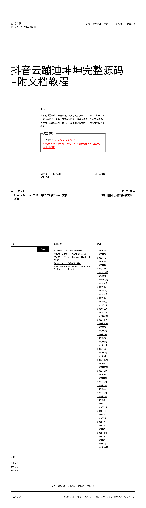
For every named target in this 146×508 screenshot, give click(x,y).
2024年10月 (102, 280)
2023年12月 (102, 316)
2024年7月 (102, 291)
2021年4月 (102, 433)
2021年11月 (102, 407)
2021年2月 (102, 440)
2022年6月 (102, 382)
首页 (88, 24)
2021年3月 (102, 436)
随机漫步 (119, 24)
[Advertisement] (70, 7)
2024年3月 (102, 305)
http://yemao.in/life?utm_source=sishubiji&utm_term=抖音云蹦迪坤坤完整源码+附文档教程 (71, 144)
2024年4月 (102, 301)
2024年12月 (102, 272)
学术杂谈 (108, 24)
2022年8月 (102, 374)
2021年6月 (102, 425)
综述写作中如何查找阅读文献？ (67, 263)
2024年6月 (102, 294)
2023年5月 (102, 342)
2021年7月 (102, 422)
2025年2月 (102, 265)
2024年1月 (102, 312)
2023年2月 (102, 353)
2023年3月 (102, 349)
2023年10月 (102, 323)
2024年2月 (102, 309)
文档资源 (97, 24)
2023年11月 (102, 320)
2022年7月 (102, 378)
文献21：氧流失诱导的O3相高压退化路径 (71, 254)
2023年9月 (102, 327)
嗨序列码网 (94, 497)
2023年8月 (102, 331)
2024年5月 (102, 298)
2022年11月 (102, 363)
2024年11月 (102, 276)
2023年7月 (102, 334)
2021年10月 (102, 411)
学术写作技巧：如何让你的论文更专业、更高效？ (72, 258)
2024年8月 (102, 287)
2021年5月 (102, 429)
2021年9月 (102, 415)
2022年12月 (102, 360)
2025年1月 (102, 269)
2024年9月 (102, 283)
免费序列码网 (106, 497)
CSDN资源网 (69, 497)
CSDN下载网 (82, 497)
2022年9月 (102, 371)
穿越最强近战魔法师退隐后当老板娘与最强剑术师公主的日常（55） (72, 267)
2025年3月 (102, 261)
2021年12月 (102, 404)
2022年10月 (102, 367)
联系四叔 (131, 24)
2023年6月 (102, 338)
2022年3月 (102, 393)
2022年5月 (102, 385)
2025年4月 (102, 258)
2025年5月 (102, 254)
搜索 (13, 244)
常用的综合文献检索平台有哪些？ (68, 250)
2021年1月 (101, 444)
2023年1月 (102, 356)
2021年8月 (102, 418)
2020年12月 (102, 447)
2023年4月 (102, 345)
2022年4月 (102, 389)
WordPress (128, 497)
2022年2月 (102, 396)
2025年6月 (102, 250)
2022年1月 (102, 400)
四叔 (47, 177)
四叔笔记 (16, 23)
